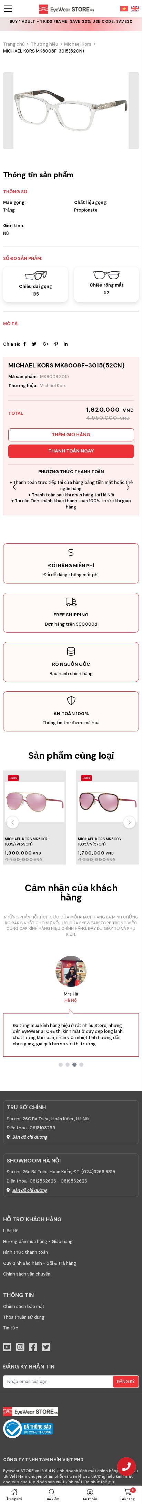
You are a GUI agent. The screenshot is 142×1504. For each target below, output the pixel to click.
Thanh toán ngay (71, 451)
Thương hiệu (44, 44)
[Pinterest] (56, 344)
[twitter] (46, 1347)
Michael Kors (77, 44)
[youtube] (7, 1347)
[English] (133, 8)
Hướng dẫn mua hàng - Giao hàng (38, 1241)
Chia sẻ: (11, 344)
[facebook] (33, 1347)
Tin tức (10, 1328)
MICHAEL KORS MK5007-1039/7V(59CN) (27, 842)
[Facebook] (24, 344)
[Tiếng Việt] (124, 8)
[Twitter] (34, 344)
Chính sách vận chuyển (26, 1274)
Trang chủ (13, 44)
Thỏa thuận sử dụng (23, 1317)
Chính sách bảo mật (23, 1306)
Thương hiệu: (22, 386)
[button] (128, 488)
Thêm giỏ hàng (71, 435)
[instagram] (20, 1347)
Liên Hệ (10, 1231)
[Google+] (45, 344)
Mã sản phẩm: (23, 377)
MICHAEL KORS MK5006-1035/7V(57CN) (100, 842)
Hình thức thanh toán (25, 1252)
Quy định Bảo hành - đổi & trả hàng (39, 1263)
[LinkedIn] (66, 344)
